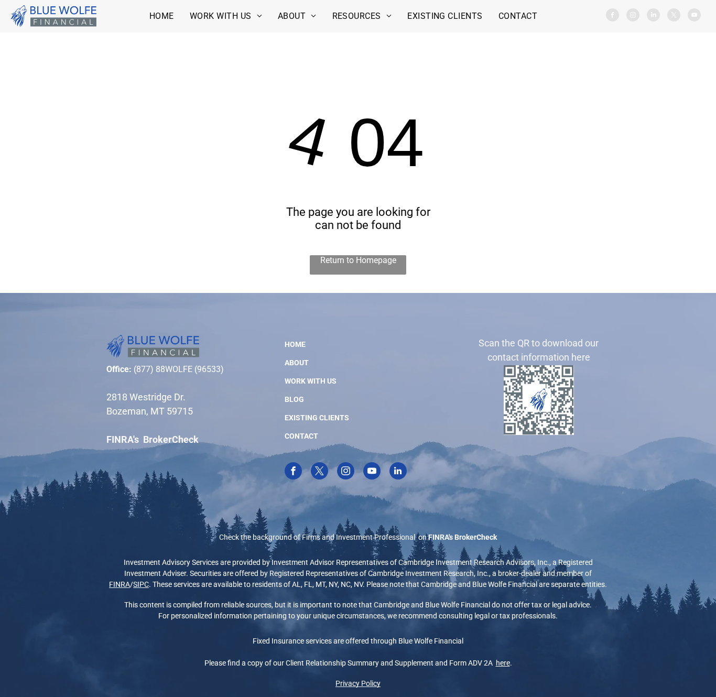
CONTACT (301, 436)
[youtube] (694, 16)
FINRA (119, 584)
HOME (295, 344)
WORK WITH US (311, 381)
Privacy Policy (358, 683)
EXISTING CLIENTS (317, 417)
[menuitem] (162, 16)
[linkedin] (653, 16)
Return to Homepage (358, 260)
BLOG (294, 399)
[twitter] (673, 16)
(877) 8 (147, 369)
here (503, 663)
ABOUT (297, 362)
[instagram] (632, 16)
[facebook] (612, 16)
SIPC (141, 584)
